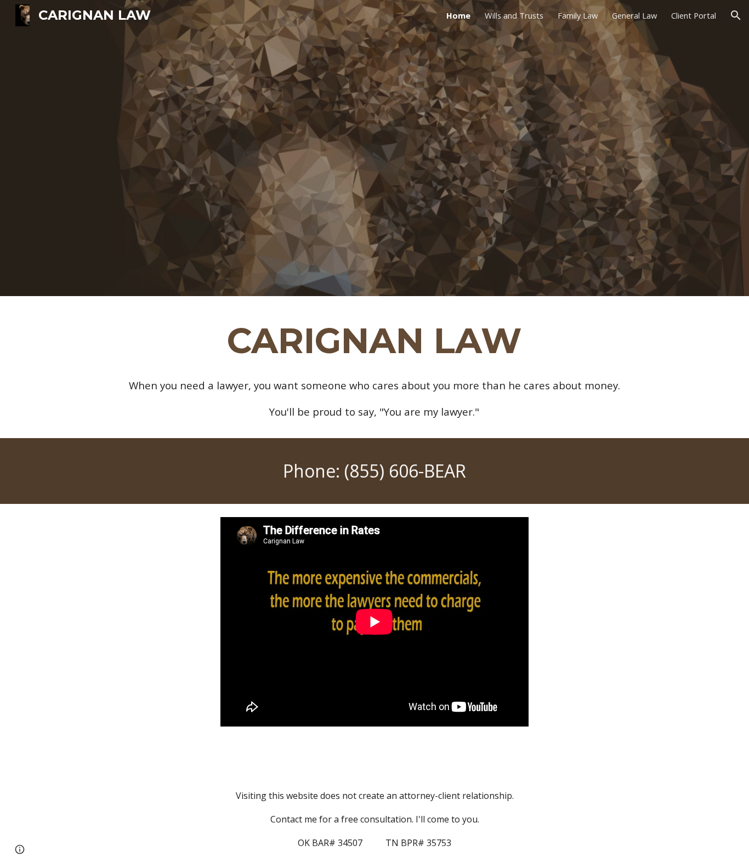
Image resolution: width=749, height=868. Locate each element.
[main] (374, 367)
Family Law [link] (578, 15)
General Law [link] (634, 15)
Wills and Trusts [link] (514, 15)
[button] (736, 15)
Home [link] (458, 15)
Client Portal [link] (693, 15)
